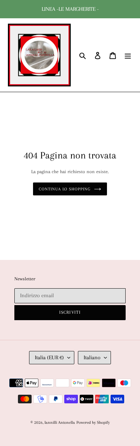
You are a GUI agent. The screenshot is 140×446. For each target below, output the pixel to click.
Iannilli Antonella (60, 422)
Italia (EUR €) (49, 357)
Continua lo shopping (64, 188)
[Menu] (127, 55)
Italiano (92, 357)
